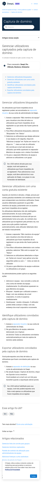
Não (11, 414)
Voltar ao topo (7, 431)
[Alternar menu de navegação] (31, 4)
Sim (5, 414)
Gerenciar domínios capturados (13, 447)
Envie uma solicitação (24, 424)
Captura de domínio (16, 12)
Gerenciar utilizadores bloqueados (19, 77)
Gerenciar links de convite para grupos (16, 444)
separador (33, 110)
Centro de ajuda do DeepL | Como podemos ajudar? (16, 9)
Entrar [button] (36, 4)
